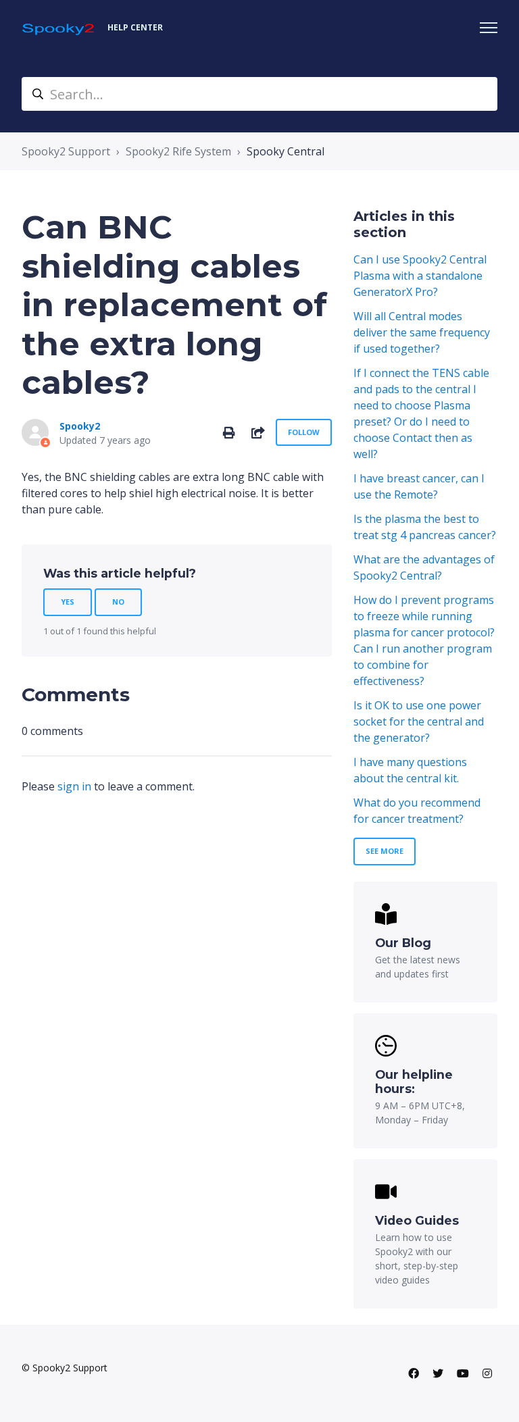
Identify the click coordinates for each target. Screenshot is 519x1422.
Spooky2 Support (66, 151)
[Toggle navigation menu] (488, 27)
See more (384, 851)
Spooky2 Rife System (178, 151)
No (118, 601)
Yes (67, 601)
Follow (304, 432)
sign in (74, 786)
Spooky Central (285, 151)
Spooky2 (79, 426)
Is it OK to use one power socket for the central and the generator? (418, 721)
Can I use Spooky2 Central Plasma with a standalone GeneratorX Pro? (420, 275)
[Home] (59, 28)
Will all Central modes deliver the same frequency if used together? (421, 332)
